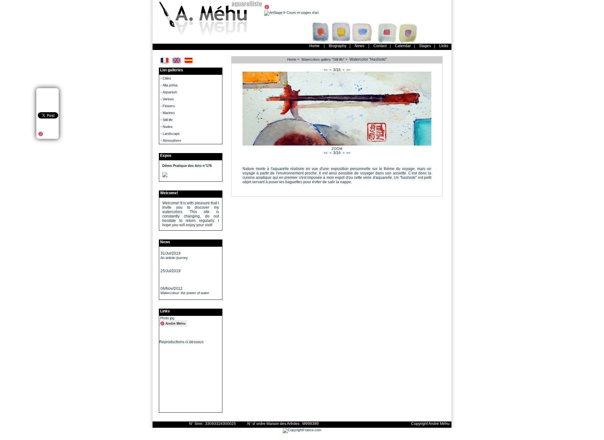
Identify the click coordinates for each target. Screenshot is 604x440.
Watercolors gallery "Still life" (322, 59)
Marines (169, 113)
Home (314, 46)
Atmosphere (172, 140)
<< (325, 70)
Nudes (168, 127)
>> (348, 70)
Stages (425, 46)
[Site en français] (164, 64)
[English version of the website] (176, 64)
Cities (167, 78)
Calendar (403, 46)
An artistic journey (174, 258)
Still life (168, 120)
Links (443, 46)
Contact (380, 46)
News (359, 46)
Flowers (169, 106)
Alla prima (170, 85)
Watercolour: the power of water (184, 293)
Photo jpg (167, 318)
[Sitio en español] (188, 64)
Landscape (171, 133)
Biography (337, 46)
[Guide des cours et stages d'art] (291, 12)
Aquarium (170, 92)
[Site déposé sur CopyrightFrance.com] (302, 430)
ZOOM (337, 149)
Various (168, 99)
